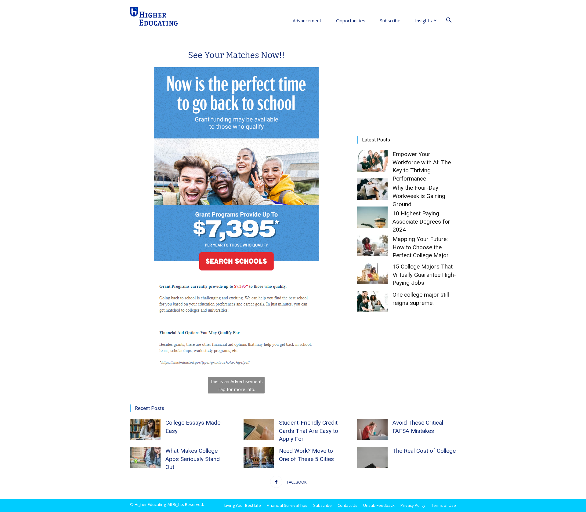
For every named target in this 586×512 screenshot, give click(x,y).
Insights (423, 20)
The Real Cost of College (424, 450)
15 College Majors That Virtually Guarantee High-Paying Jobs (424, 274)
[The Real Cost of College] (372, 457)
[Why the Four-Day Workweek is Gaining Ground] (372, 189)
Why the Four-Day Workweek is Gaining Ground (418, 195)
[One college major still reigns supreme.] (372, 301)
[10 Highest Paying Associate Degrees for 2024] (372, 217)
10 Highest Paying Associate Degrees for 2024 (421, 221)
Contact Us (347, 505)
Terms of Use (443, 505)
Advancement (307, 20)
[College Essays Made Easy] (145, 429)
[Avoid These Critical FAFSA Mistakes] (372, 429)
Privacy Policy (412, 505)
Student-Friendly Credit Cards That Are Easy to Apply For (308, 430)
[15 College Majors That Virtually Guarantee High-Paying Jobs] (372, 273)
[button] (448, 20)
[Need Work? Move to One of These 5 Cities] (259, 457)
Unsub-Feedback (379, 505)
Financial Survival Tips (287, 505)
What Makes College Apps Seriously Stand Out (192, 458)
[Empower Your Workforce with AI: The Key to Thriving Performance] (372, 161)
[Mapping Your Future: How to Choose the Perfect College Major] (372, 245)
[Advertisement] (406, 84)
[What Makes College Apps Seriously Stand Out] (145, 457)
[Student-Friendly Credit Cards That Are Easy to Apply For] (259, 429)
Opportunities (350, 20)
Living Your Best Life (242, 505)
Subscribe (390, 20)
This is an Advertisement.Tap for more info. (236, 385)
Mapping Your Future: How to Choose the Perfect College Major (420, 247)
